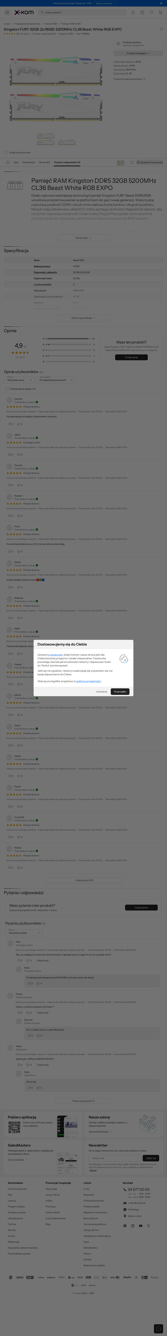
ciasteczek (55, 654)
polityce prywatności (88, 681)
